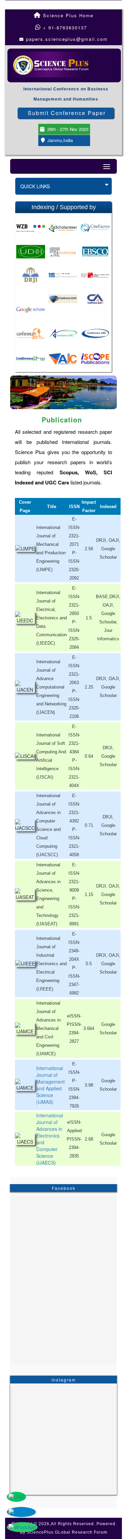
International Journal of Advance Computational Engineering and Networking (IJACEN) (51, 687)
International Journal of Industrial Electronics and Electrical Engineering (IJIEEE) (51, 963)
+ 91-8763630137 (64, 27)
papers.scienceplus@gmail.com (67, 39)
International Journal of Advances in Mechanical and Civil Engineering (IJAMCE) (48, 1028)
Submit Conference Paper (67, 113)
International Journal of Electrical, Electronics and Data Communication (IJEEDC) (51, 618)
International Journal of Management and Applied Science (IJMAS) (50, 1085)
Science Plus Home (67, 15)
